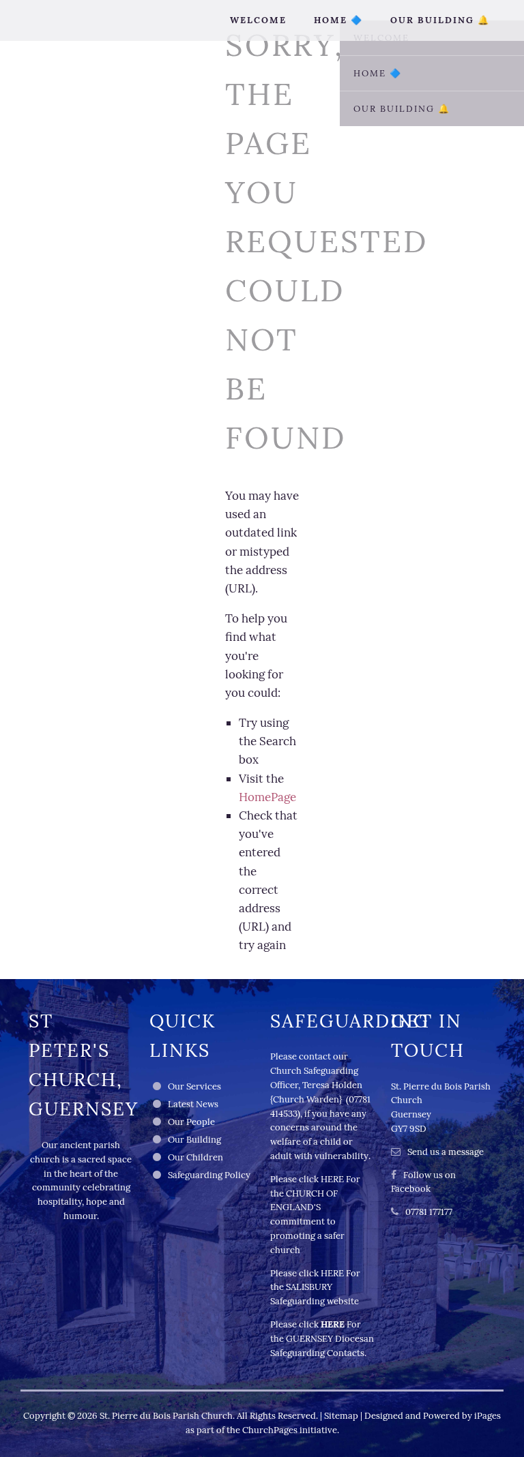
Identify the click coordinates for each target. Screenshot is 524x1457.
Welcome (258, 20)
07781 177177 (428, 1212)
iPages (487, 1416)
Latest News (193, 1104)
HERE (332, 1179)
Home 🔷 (338, 20)
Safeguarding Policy (209, 1175)
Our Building (194, 1139)
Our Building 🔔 (440, 20)
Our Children (195, 1157)
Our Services (194, 1086)
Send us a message (445, 1152)
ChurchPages (269, 1430)
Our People (191, 1122)
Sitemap (341, 1416)
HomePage (267, 797)
